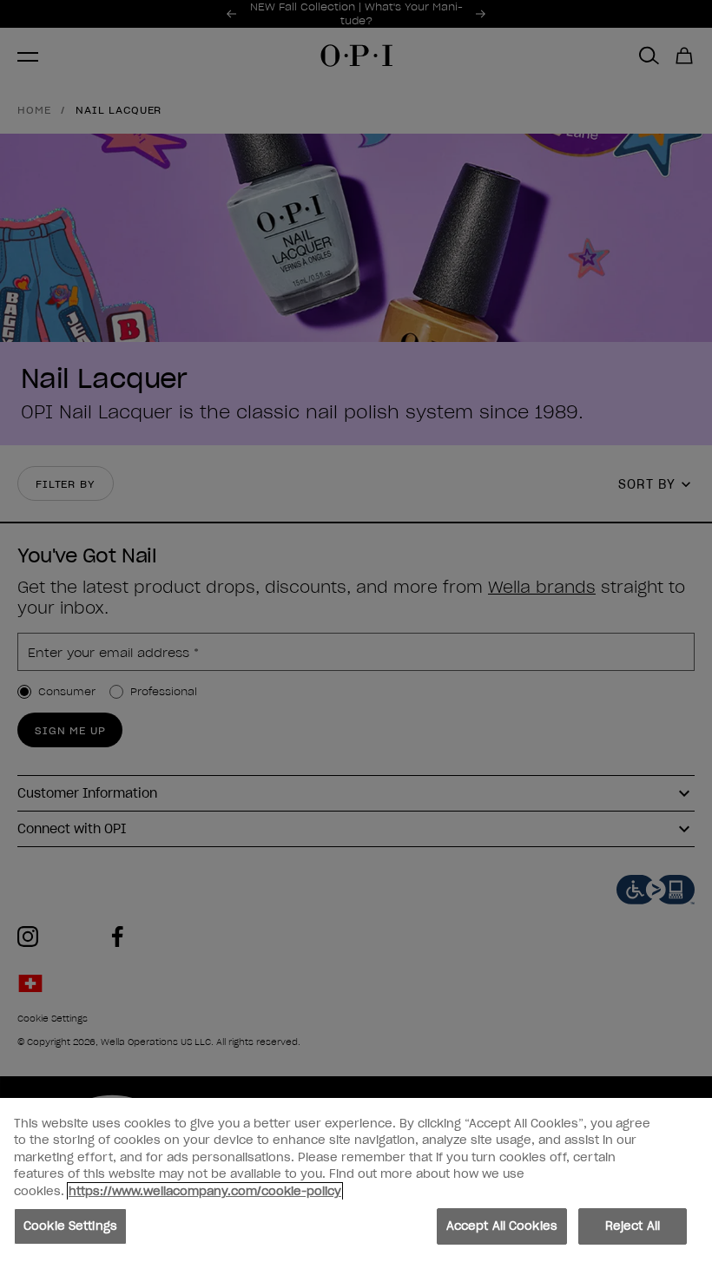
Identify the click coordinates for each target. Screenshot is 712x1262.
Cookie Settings (70, 1226)
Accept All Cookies (501, 1226)
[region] (356, 1180)
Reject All (632, 1226)
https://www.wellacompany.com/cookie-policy (205, 1191)
